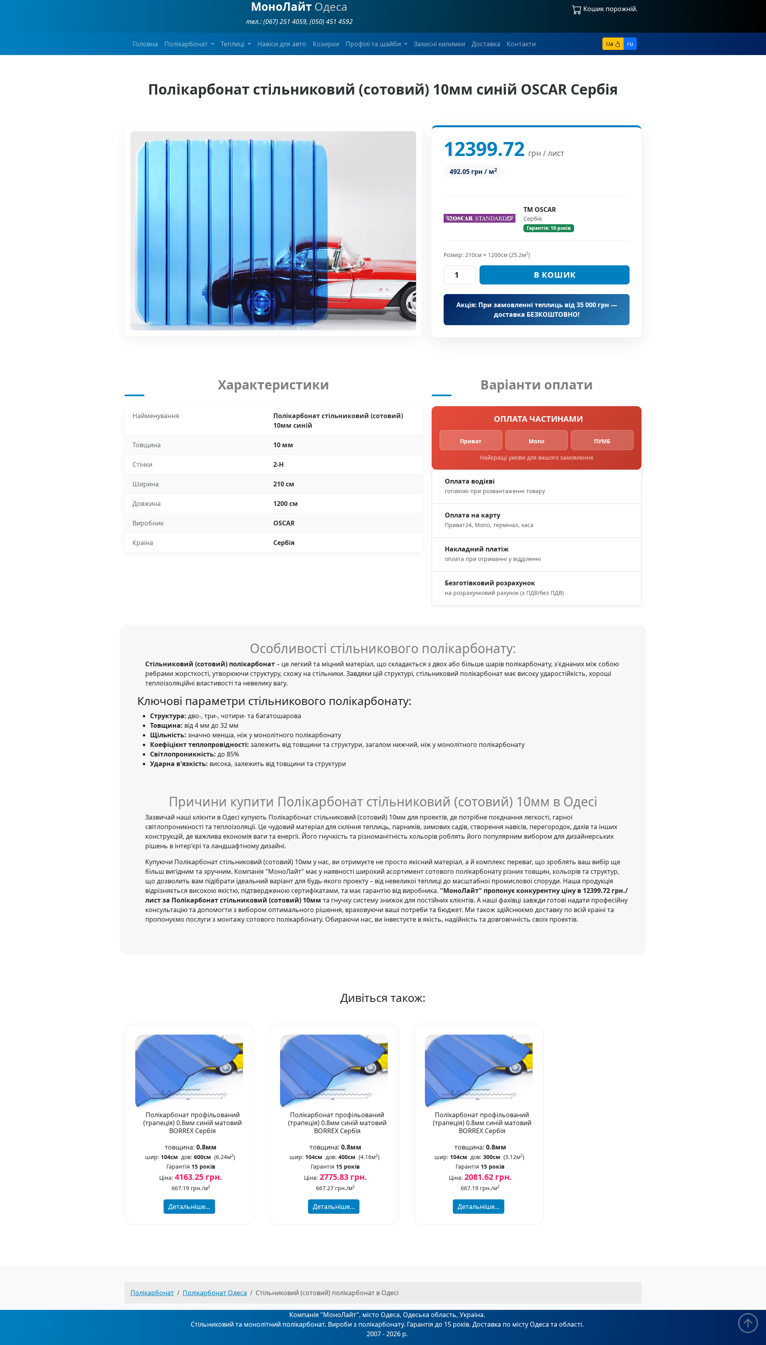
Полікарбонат (152, 1292)
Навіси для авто (281, 44)
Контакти (521, 44)
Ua (610, 43)
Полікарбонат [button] (186, 44)
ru (630, 43)
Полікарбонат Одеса (215, 1292)
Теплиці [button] (233, 44)
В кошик (555, 274)
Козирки (326, 44)
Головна (145, 44)
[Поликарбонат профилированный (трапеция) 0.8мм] (189, 1071)
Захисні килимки (439, 44)
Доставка (486, 44)
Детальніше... (189, 1206)
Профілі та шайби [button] (374, 44)
